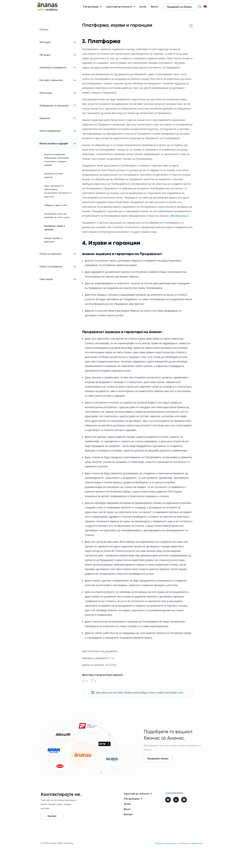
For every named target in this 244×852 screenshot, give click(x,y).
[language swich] (205, 6)
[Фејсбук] (168, 800)
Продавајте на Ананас (179, 6)
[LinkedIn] (176, 800)
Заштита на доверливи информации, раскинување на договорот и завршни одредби (56, 159)
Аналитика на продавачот (53, 67)
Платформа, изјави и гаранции (54, 227)
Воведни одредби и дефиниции (53, 240)
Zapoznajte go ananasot (119, 6)
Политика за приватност (191, 843)
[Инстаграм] (184, 800)
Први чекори (46, 279)
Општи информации (50, 130)
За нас (142, 6)
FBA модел (45, 42)
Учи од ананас (91, 6)
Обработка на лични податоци (53, 175)
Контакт (52, 816)
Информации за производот (54, 105)
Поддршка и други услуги (55, 205)
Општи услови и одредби (54, 143)
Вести (154, 6)
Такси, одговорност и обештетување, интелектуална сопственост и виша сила (57, 191)
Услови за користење (166, 843)
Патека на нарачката (50, 253)
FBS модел (45, 54)
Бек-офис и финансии (51, 80)
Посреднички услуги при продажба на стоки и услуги (57, 215)
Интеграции (46, 92)
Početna (44, 29)
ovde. (180, 692)
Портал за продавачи (51, 266)
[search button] (199, 6)
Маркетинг (45, 118)
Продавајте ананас (158, 758)
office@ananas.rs (179, 215)
